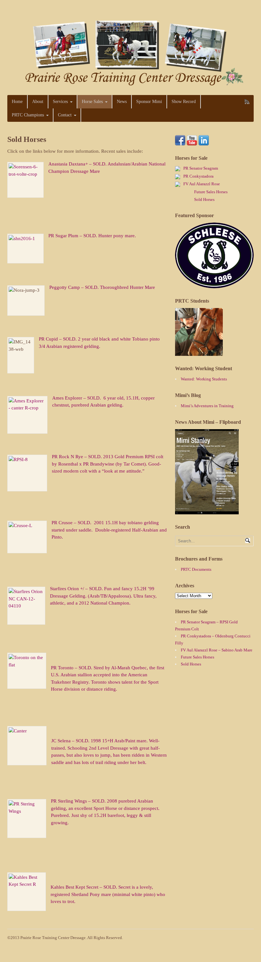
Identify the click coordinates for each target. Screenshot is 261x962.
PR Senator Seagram (200, 168)
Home (17, 101)
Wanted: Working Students (204, 379)
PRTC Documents (196, 569)
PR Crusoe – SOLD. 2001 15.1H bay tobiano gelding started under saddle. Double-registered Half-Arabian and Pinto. (109, 530)
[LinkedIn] (204, 141)
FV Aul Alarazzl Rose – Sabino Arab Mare (216, 650)
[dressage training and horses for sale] (130, 83)
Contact (65, 115)
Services (60, 101)
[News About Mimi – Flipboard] (207, 511)
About (37, 101)
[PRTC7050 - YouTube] (192, 141)
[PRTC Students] (199, 352)
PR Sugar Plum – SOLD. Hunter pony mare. (92, 235)
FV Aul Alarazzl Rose (201, 183)
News (122, 101)
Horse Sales (92, 101)
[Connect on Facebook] (180, 141)
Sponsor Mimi (149, 101)
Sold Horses (204, 199)
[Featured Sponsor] (214, 285)
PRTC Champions (28, 115)
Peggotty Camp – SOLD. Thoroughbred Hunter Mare (102, 287)
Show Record (184, 101)
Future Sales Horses (211, 191)
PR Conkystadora (198, 176)
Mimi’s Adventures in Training (207, 405)
